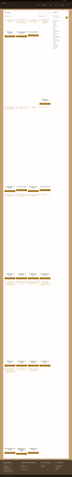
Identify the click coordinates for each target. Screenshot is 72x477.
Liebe (54, 27)
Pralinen (54, 34)
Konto (55, 5)
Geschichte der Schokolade (7, 470)
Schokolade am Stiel (56, 36)
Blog (68, 5)
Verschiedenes (55, 45)
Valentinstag (55, 44)
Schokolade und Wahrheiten (8, 471)
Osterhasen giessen (56, 31)
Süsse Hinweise (55, 39)
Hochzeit (54, 25)
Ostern (54, 32)
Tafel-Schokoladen (56, 40)
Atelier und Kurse (56, 20)
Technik (54, 42)
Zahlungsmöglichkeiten (7, 467)
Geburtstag (55, 24)
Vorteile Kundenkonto (7, 469)
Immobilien (55, 26)
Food (54, 22)
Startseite (39, 12)
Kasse (51, 5)
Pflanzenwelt (55, 33)
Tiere (54, 43)
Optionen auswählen (10, 36)
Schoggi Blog (43, 465)
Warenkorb (44, 5)
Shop (39, 5)
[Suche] (67, 18)
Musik (54, 28)
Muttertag (55, 30)
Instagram (42, 466)
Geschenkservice (6, 466)
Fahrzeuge (55, 21)
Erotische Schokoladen (25, 469)
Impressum (62, 5)
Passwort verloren (58, 466)
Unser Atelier (57, 467)
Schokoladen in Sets (56, 37)
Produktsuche (55, 15)
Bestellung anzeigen (58, 465)
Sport (54, 38)
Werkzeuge (55, 48)
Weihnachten (55, 46)
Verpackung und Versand (7, 465)
